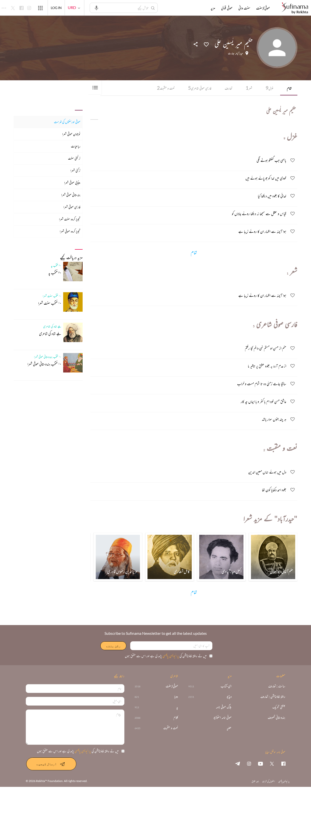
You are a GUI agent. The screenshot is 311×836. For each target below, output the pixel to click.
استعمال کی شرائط (268, 781)
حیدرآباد (239, 53)
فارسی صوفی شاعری (199, 88)
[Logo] (294, 8)
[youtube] (260, 763)
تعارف (228, 88)
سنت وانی (244, 8)
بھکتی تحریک (278, 707)
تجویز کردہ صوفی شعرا (70, 231)
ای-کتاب (226, 686)
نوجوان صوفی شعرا (71, 134)
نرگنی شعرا (75, 170)
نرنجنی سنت (74, 158)
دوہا (176, 697)
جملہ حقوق (255, 781)
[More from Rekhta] (40, 7)
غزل (270, 88)
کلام (175, 718)
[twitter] (272, 763)
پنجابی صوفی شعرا (72, 182)
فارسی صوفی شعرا (71, 207)
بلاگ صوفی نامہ (224, 707)
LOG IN (56, 8)
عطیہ (229, 728)
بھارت (231, 53)
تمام (289, 88)
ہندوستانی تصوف (276, 718)
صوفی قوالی (227, 8)
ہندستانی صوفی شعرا (70, 194)
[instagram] (249, 763)
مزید (213, 8)
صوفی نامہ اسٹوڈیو (223, 718)
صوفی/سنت (263, 8)
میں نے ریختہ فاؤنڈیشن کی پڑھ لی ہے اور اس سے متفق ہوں (166, 656)
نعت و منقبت (166, 88)
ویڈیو (229, 697)
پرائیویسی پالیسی (170, 656)
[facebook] (283, 763)
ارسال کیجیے (46, 764)
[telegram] (238, 763)
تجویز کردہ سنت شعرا (69, 219)
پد (177, 707)
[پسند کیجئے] (206, 44)
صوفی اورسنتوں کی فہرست (67, 121)
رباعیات (75, 146)
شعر (249, 88)
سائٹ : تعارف (276, 686)
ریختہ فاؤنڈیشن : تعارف (272, 697)
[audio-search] (96, 7)
